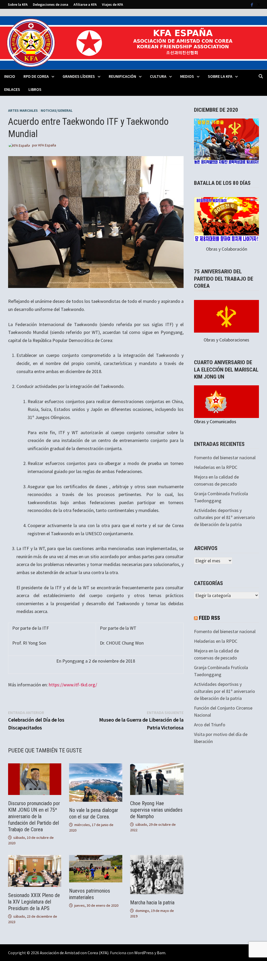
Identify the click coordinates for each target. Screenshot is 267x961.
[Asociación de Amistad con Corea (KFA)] (133, 42)
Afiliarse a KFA (85, 4)
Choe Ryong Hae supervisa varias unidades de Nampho (156, 809)
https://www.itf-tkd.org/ (73, 685)
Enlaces (12, 89)
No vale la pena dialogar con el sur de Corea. (93, 813)
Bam (161, 952)
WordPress (144, 952)
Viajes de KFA (112, 4)
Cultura (158, 76)
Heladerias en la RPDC (215, 467)
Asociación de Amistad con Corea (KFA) (74, 952)
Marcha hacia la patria (152, 902)
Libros (34, 89)
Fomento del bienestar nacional (225, 458)
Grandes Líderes (79, 76)
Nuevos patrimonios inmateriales (89, 894)
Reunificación (122, 76)
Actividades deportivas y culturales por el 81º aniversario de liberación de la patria (224, 517)
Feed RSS (209, 618)
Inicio (9, 76)
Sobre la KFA (18, 4)
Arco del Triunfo (209, 725)
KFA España (47, 145)
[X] (259, 4)
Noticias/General (56, 110)
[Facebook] (253, 4)
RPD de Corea (36, 76)
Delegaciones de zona (50, 4)
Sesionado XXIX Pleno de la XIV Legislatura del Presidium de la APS (34, 901)
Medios (187, 76)
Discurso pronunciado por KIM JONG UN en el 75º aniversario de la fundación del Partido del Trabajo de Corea (34, 816)
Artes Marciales (23, 110)
